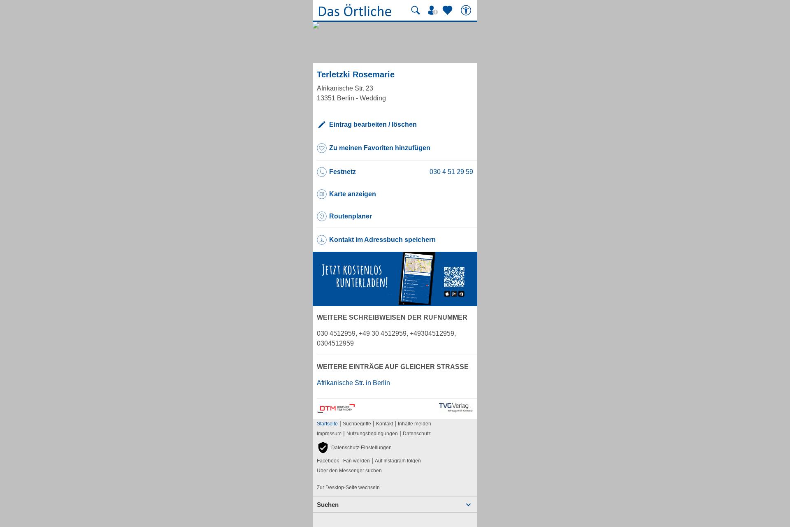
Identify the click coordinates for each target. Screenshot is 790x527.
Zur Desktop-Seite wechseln (348, 487)
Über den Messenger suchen (349, 471)
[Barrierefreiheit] (467, 10)
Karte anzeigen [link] (352, 193)
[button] (354, 447)
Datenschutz (417, 433)
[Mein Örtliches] (434, 10)
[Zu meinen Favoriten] (448, 10)
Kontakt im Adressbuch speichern (382, 239)
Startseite (327, 424)
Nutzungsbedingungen (372, 433)
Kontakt (384, 424)
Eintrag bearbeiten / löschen (373, 124)
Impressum (329, 433)
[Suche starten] (415, 10)
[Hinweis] (395, 302)
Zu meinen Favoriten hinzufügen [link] (379, 147)
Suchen (328, 504)
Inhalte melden (414, 424)
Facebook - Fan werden (343, 461)
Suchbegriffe (357, 424)
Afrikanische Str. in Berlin (353, 382)
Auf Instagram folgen (398, 461)
